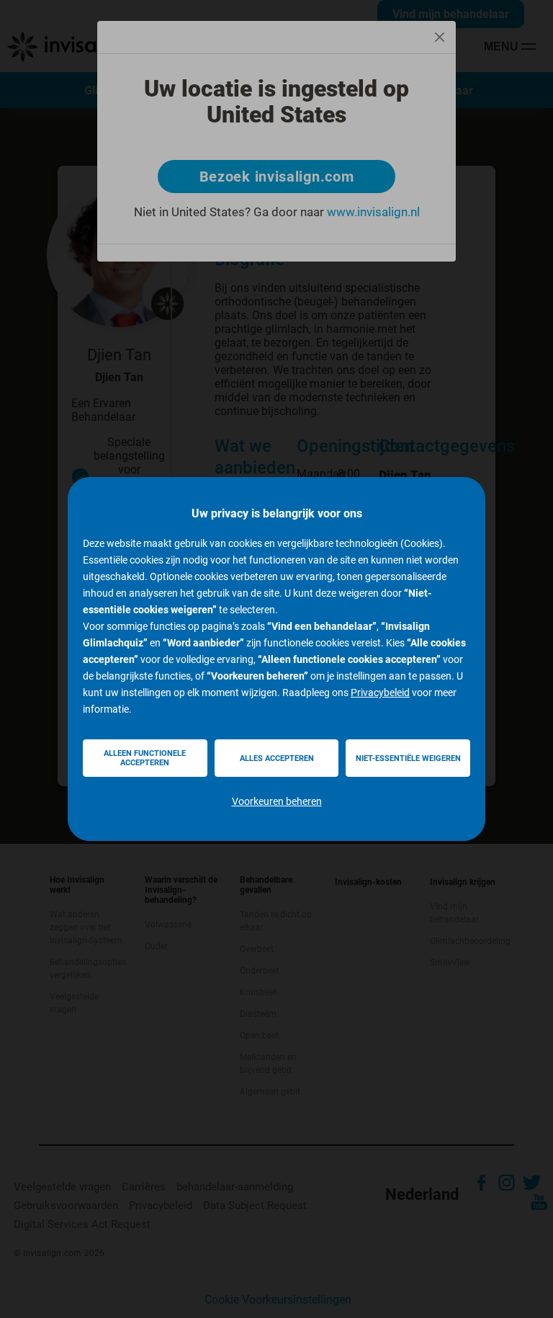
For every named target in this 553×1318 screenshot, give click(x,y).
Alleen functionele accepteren (145, 758)
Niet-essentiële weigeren (408, 758)
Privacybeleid (380, 692)
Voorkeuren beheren (277, 801)
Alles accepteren (277, 758)
